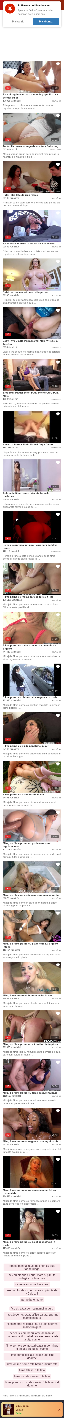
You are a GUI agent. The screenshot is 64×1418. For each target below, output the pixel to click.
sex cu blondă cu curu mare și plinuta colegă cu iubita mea (32, 1277)
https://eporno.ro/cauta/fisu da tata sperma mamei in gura (32, 1316)
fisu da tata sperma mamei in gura (32, 1308)
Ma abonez (46, 21)
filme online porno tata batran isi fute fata (32, 1364)
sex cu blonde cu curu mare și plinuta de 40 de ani (32, 1292)
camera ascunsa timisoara (32, 1284)
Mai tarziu (18, 21)
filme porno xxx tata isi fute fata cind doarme (32, 1356)
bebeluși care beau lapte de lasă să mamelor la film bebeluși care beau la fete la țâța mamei (32, 1336)
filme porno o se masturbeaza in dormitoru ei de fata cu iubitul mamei (32, 1347)
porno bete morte (32, 1299)
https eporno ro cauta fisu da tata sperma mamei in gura (32, 1325)
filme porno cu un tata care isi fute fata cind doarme (32, 1384)
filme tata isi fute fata (32, 1370)
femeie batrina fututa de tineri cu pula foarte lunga (32, 1267)
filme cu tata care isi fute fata (32, 1376)
